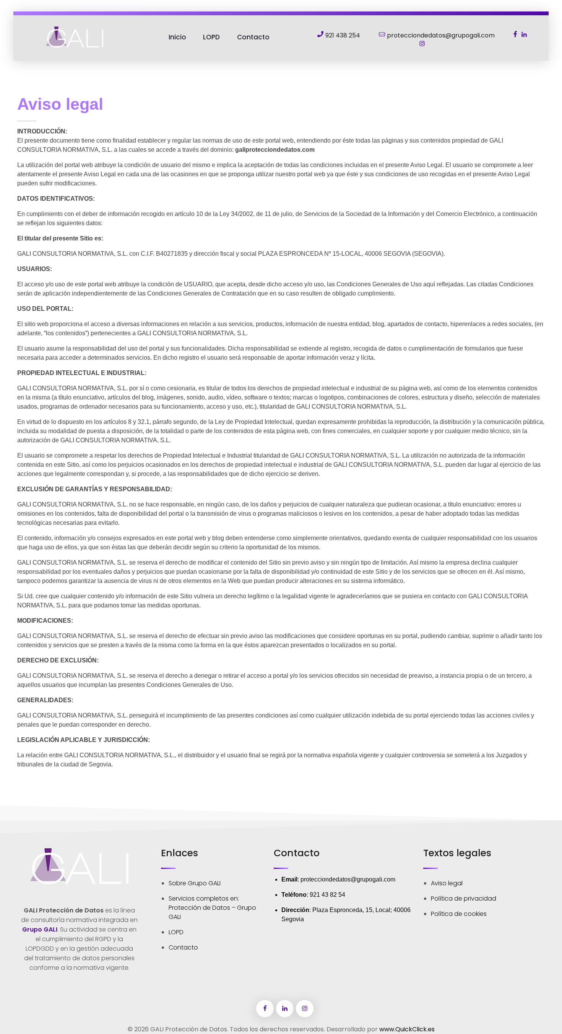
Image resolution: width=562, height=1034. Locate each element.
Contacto (183, 947)
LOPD (176, 932)
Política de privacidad (463, 898)
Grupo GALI (39, 929)
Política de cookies (459, 913)
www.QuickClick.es (407, 1029)
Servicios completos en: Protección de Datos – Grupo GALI (212, 907)
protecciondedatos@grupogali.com (347, 879)
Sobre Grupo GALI (195, 883)
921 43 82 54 (327, 894)
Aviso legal (447, 883)
